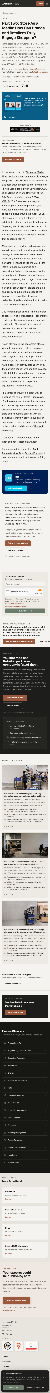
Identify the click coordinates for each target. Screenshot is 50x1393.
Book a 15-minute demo (16, 1300)
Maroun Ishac (27, 180)
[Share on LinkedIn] (27, 86)
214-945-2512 (16, 604)
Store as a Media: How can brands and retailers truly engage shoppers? (25, 176)
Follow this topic (25, 611)
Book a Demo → (7, 1330)
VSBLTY (6, 201)
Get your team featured (18, 543)
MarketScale (35, 69)
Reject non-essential (35, 1387)
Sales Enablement (39, 72)
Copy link (15, 86)
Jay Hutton (18, 441)
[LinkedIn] (3, 1334)
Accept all (13, 1387)
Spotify (17, 453)
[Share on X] (22, 86)
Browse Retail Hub (13, 983)
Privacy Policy (16, 1382)
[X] (7, 1334)
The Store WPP (13, 192)
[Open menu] (46, 3)
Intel (23, 77)
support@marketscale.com (15, 606)
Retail (5, 18)
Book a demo (13, 705)
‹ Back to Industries (9, 13)
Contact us (5, 1328)
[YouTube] (11, 1334)
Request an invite (13, 159)
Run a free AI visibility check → (19, 641)
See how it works (15, 550)
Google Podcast (33, 453)
